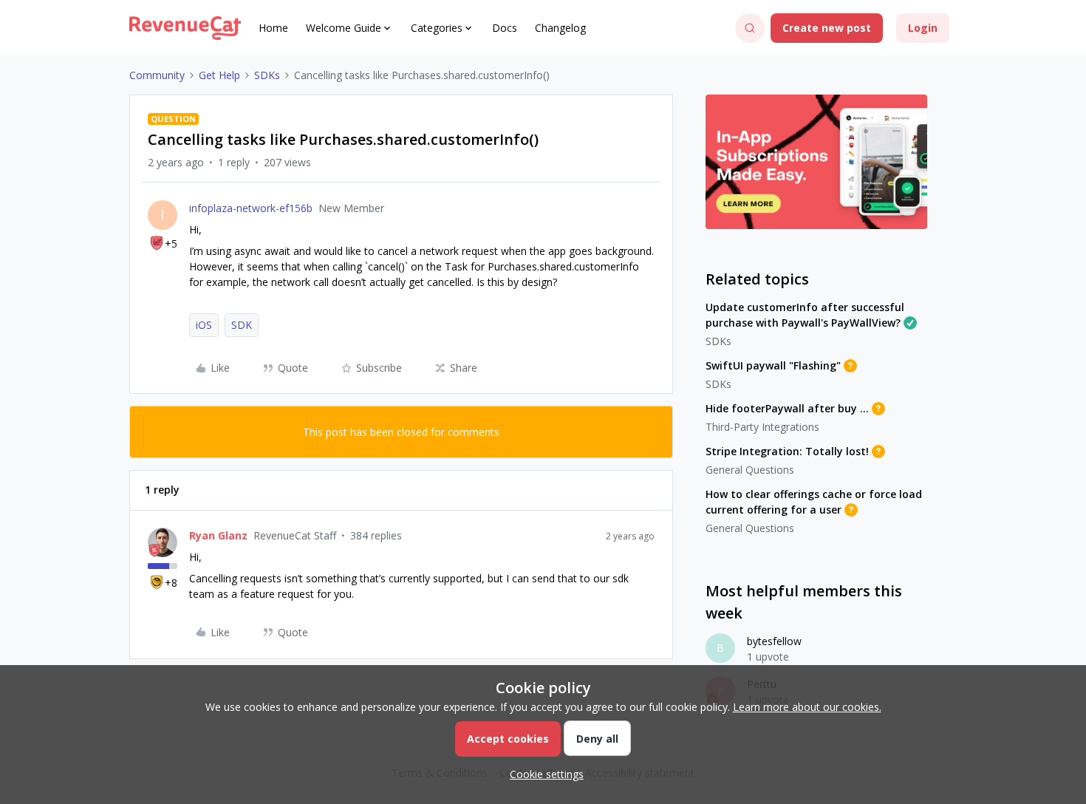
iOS (204, 325)
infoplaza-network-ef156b (251, 208)
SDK (241, 325)
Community (157, 75)
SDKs (267, 75)
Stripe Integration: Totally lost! (787, 451)
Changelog (560, 28)
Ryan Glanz (218, 535)
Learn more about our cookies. (807, 707)
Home (273, 28)
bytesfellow (774, 641)
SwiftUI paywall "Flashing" (773, 365)
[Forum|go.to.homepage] (185, 28)
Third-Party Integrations (762, 427)
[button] (827, 28)
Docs (504, 28)
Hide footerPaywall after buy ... (787, 408)
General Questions (750, 470)
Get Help (219, 75)
